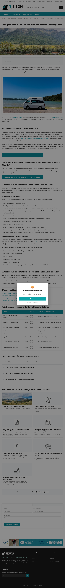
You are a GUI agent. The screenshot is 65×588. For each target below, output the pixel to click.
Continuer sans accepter (32, 302)
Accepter (32, 298)
